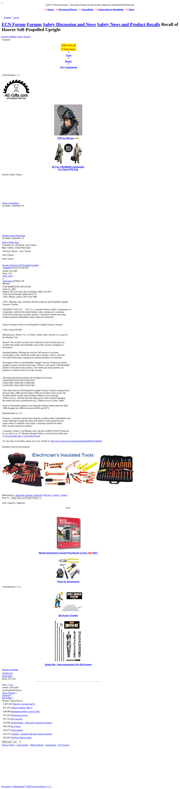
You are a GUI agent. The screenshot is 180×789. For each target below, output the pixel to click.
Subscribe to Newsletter (111, 9)
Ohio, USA (8, 276)
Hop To (5, 498)
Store (131, 9)
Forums (34, 24)
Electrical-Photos (68, 9)
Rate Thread (7, 259)
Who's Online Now (10, 242)
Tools (68, 55)
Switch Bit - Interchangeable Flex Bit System (68, 664)
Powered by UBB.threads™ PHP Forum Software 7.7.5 (26, 786)
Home (51, 9)
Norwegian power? (19, 715)
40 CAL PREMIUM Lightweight (68, 167)
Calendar (12, 36)
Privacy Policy (8, 745)
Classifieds (88, 9)
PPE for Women (66, 138)
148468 (7, 268)
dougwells (20, 495)
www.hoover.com (32, 436)
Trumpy (63, 495)
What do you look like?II (24, 704)
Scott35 (55, 495)
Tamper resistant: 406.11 (21, 707)
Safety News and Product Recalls (128, 24)
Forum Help (50, 745)
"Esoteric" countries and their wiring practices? (31, 734)
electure (29, 495)
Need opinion (17, 730)
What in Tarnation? (10, 203)
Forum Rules (22, 745)
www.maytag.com (13, 436)
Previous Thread (10, 251)
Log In (16, 17)
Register (7, 17)
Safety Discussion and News (69, 24)
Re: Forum (15, 726)
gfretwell (38, 495)
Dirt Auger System (68, 615)
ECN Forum (14, 24)
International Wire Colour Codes (25, 711)
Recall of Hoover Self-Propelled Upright (21, 265)
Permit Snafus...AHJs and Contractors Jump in (31, 723)
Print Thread (8, 255)
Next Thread (25, 251)
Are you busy (17, 719)
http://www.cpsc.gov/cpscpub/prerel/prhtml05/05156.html (76, 441)
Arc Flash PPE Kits (68, 169)
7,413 (10, 685)
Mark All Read (36, 745)
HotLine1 (47, 495)
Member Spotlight (10, 669)
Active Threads (23, 36)
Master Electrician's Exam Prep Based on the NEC (68, 553)
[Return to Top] (2, 3)
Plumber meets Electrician (13, 235)
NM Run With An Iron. (21, 737)
